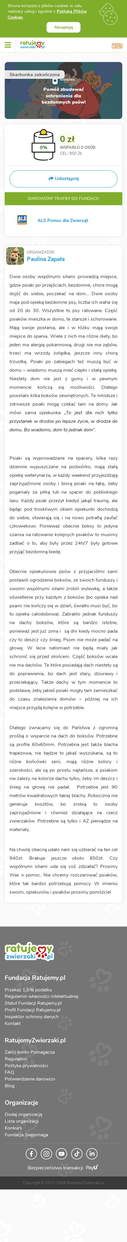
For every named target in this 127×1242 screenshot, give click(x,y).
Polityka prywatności (26, 1066)
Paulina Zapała (46, 259)
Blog (9, 1086)
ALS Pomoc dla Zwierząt (63, 220)
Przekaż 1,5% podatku (28, 990)
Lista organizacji (22, 1121)
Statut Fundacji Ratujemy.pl (33, 1003)
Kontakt (13, 1023)
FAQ (9, 1072)
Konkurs (13, 1128)
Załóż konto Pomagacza (30, 1052)
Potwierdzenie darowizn (30, 1079)
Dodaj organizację (23, 1114)
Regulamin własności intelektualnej (41, 996)
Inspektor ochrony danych (32, 1016)
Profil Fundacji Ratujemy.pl (33, 1010)
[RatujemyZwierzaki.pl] (32, 43)
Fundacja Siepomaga (26, 1135)
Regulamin (16, 1059)
